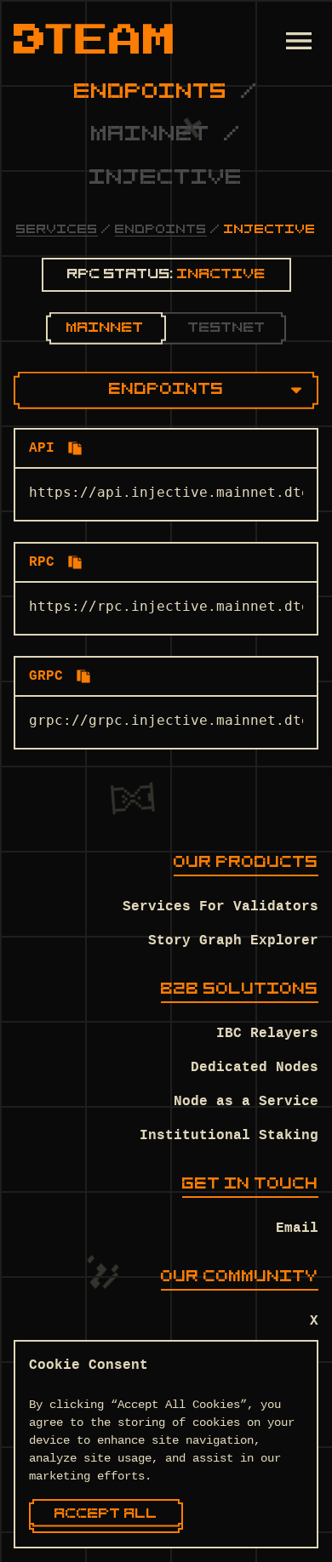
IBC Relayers (267, 1033)
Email (297, 1228)
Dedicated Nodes (254, 1067)
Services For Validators (220, 907)
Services (57, 230)
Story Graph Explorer (233, 941)
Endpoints (161, 230)
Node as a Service (246, 1101)
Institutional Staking (229, 1135)
